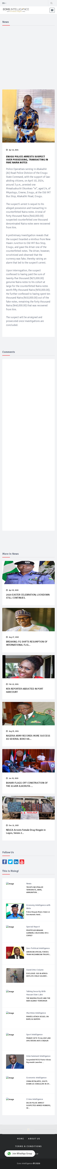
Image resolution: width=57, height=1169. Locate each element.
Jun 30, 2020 (13, 778)
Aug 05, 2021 (14, 731)
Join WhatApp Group (22, 1153)
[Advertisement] (28, 57)
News (28, 883)
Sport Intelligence (34, 1034)
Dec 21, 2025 (14, 825)
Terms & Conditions (28, 1146)
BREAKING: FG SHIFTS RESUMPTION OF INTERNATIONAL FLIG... (26, 643)
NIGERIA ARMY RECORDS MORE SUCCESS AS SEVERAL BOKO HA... (28, 737)
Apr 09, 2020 (13, 590)
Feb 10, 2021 (14, 684)
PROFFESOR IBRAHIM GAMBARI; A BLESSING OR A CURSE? (37, 933)
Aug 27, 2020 (14, 637)
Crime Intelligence (34, 1099)
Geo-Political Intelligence (38, 948)
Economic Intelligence (36, 1077)
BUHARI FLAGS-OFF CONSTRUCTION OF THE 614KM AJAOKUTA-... (27, 784)
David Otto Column (34, 970)
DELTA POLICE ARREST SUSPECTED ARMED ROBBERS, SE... (38, 1105)
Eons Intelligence (25, 1163)
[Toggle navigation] (52, 10)
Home (20, 1138)
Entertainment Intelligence (38, 1056)
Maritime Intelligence (36, 1013)
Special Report (33, 926)
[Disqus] (28, 406)
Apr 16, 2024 (13, 150)
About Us (34, 1138)
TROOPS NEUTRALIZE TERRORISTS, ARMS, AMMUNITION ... (34, 890)
